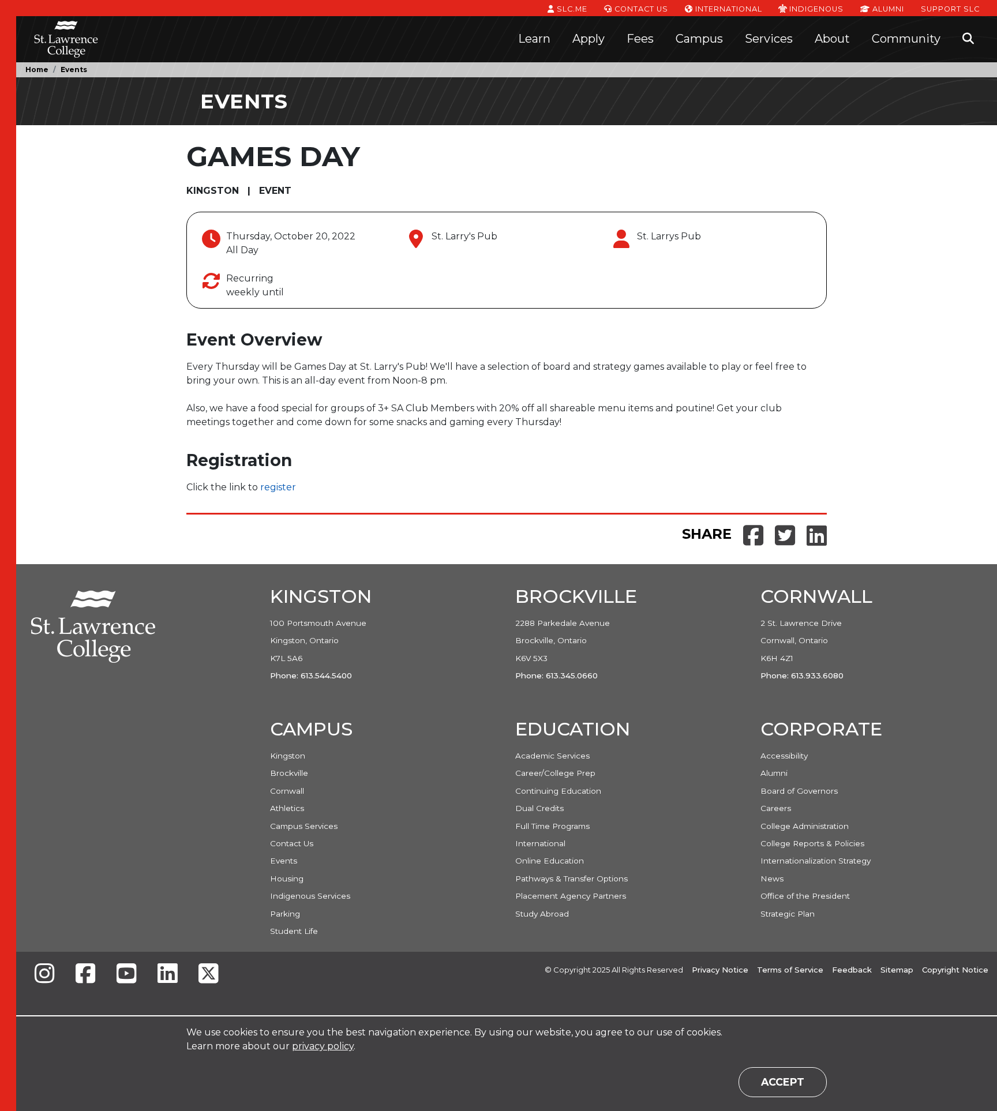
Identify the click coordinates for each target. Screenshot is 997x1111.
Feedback (852, 969)
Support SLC (950, 8)
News (772, 878)
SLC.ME (570, 9)
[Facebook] (85, 974)
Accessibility (784, 755)
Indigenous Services (310, 895)
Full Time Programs (552, 826)
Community (906, 39)
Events (74, 69)
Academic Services (552, 755)
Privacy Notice (720, 969)
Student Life (294, 931)
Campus (699, 39)
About (832, 39)
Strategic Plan (787, 913)
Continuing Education (558, 790)
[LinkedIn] (167, 974)
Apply (588, 39)
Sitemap (896, 969)
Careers (775, 808)
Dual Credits (539, 808)
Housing (286, 878)
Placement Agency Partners (570, 895)
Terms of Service (790, 969)
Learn (534, 39)
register (278, 487)
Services (769, 39)
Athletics (287, 808)
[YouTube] (126, 974)
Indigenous (815, 8)
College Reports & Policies (812, 843)
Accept (782, 1082)
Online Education (549, 860)
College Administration (804, 826)
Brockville (289, 773)
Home (36, 69)
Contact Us (640, 9)
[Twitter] (208, 974)
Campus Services (304, 826)
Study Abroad (542, 913)
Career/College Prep (555, 773)
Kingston (287, 755)
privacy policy (323, 1046)
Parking (285, 913)
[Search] (968, 39)
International (727, 9)
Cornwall (287, 790)
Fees (640, 39)
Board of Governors (799, 790)
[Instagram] (44, 974)
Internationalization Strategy (815, 860)
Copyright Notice (955, 969)
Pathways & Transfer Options (571, 878)
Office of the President (805, 895)
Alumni (887, 9)
